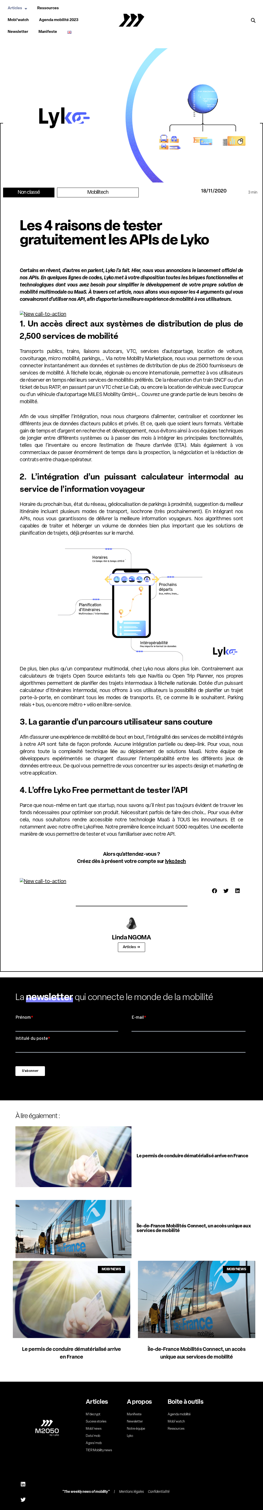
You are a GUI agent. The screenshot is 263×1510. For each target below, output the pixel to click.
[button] (253, 20)
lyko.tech (175, 861)
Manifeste (48, 32)
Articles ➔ (131, 947)
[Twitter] (23, 1499)
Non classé (29, 192)
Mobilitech (97, 192)
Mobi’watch (18, 20)
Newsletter (18, 32)
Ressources (48, 8)
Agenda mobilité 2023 (58, 20)
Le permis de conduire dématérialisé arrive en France (192, 1156)
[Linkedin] (23, 1484)
